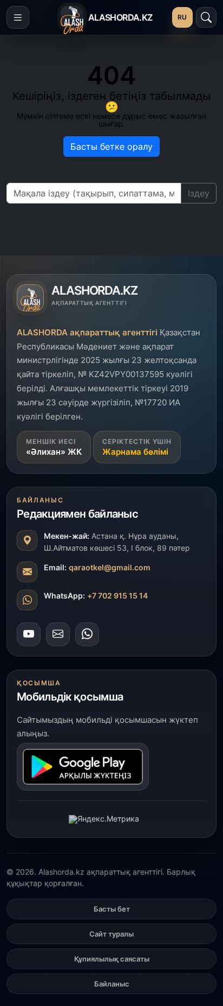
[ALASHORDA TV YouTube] (29, 634)
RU (182, 17)
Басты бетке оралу (111, 146)
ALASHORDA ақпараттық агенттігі (87, 332)
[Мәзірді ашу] (17, 17)
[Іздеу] (206, 17)
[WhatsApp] (87, 634)
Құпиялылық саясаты (111, 958)
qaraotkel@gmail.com (109, 567)
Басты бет (112, 909)
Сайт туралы (111, 933)
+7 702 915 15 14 (117, 595)
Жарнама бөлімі (135, 452)
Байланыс (111, 983)
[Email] (58, 634)
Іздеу (198, 193)
